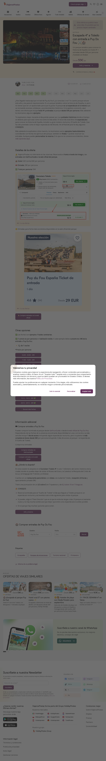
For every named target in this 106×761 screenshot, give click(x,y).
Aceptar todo (86, 391)
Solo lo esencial (54, 391)
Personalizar (71, 391)
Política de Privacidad (44, 378)
